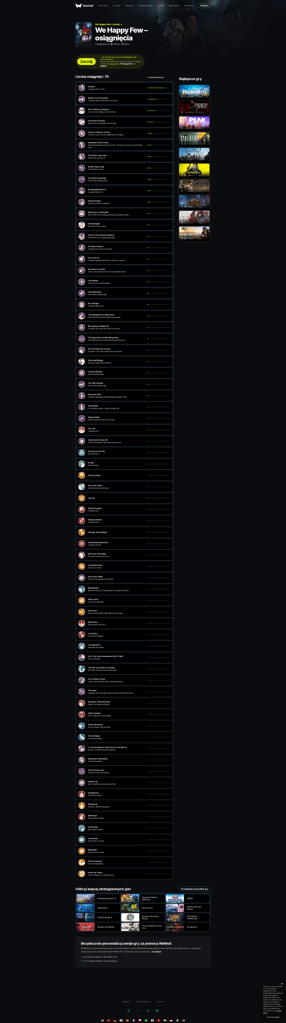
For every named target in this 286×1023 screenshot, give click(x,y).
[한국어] (121, 1020)
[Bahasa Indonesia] (171, 1020)
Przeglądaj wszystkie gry (194, 889)
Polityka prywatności (143, 1001)
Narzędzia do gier (145, 5)
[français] (133, 1020)
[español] (127, 1020)
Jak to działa (103, 5)
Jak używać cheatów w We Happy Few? (100, 957)
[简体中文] (108, 1020)
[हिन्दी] (165, 1020)
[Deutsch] (115, 1020)
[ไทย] (183, 1020)
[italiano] (177, 1020)
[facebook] (148, 1011)
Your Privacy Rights (273, 1017)
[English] (102, 1020)
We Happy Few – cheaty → (108, 24)
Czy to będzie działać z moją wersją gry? (101, 961)
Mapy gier (129, 5)
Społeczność (174, 5)
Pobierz (204, 5)
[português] (146, 1020)
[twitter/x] (138, 1011)
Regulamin (126, 1001)
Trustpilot (156, 951)
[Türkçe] (158, 1020)
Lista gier (116, 5)
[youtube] (157, 1011)
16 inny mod (113, 64)
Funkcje (161, 5)
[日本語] (152, 1020)
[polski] (140, 1020)
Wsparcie (160, 1001)
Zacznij (86, 61)
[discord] (129, 1010)
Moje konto (188, 5)
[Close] (282, 983)
